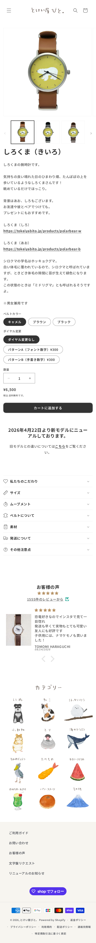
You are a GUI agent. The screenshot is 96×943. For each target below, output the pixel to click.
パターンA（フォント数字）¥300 (33, 349)
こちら (60, 446)
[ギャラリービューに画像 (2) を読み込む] (48, 132)
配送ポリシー (65, 927)
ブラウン (39, 322)
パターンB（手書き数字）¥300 (31, 359)
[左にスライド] (5, 133)
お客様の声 (17, 853)
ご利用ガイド (19, 833)
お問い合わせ (19, 843)
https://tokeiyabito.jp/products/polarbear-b (42, 248)
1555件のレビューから (45, 599)
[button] (9, 10)
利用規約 (47, 927)
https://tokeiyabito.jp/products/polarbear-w (42, 230)
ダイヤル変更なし (21, 339)
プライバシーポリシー (23, 927)
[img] (48, 593)
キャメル (14, 322)
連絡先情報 (84, 927)
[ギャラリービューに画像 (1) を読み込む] (22, 132)
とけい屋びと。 (29, 920)
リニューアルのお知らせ (27, 873)
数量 (6, 369)
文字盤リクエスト (22, 863)
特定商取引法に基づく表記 (50, 933)
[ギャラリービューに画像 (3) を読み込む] (73, 132)
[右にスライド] (91, 133)
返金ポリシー (78, 920)
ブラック (64, 322)
